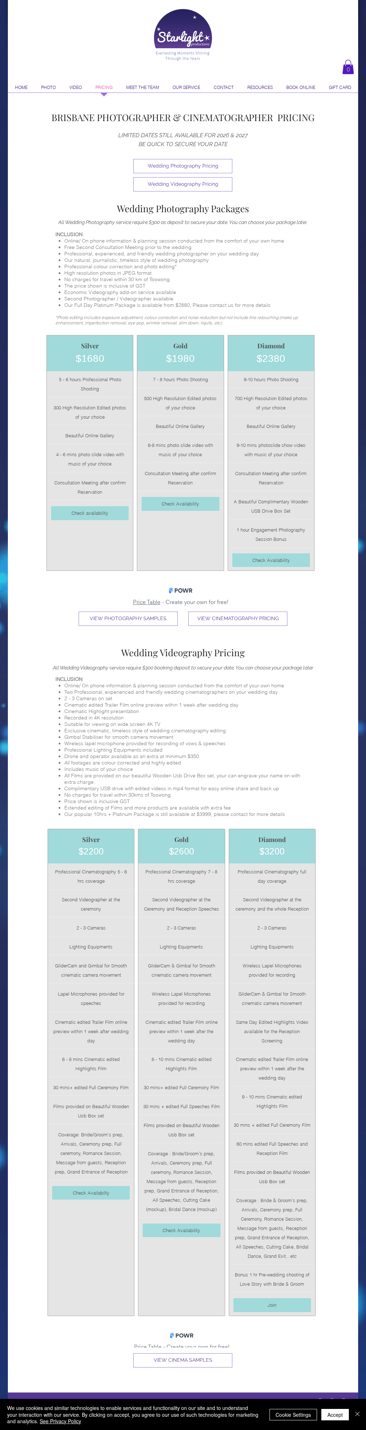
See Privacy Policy (60, 1421)
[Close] (357, 1414)
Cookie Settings (293, 1414)
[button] (348, 67)
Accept (335, 1414)
